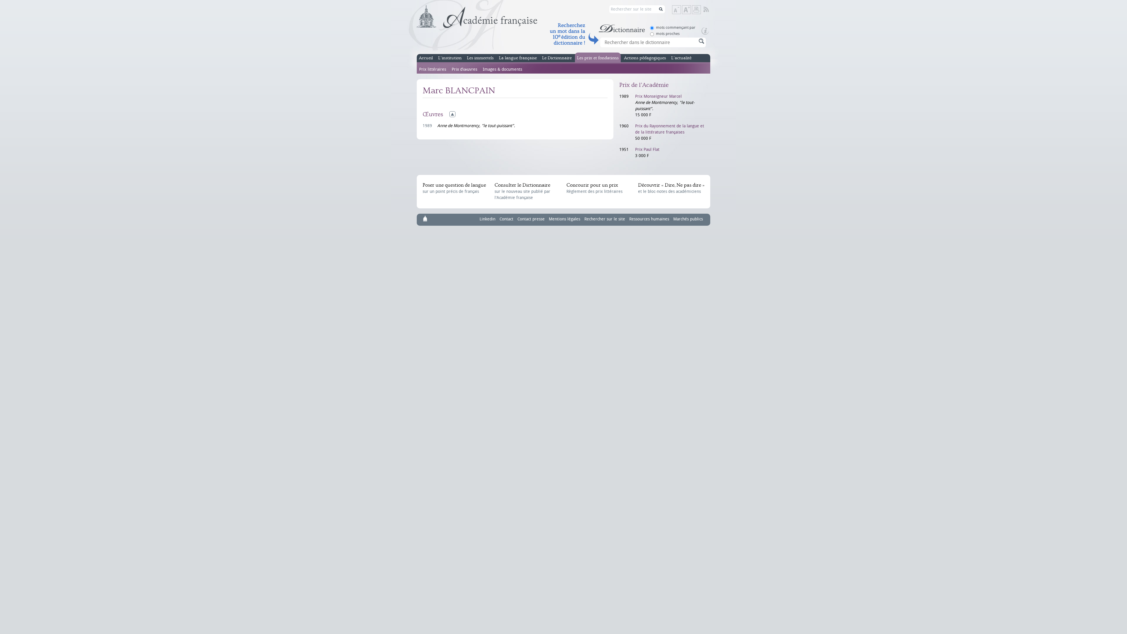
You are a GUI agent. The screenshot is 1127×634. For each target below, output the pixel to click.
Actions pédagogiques (645, 57)
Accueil (426, 57)
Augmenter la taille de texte (690, 10)
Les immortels (480, 57)
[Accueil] (477, 16)
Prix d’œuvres (464, 69)
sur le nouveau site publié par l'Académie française (522, 191)
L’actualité (681, 57)
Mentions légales (564, 219)
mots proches (668, 33)
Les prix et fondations (598, 57)
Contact (506, 219)
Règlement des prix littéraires (594, 188)
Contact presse (531, 219)
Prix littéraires (432, 69)
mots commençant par (675, 27)
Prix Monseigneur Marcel (658, 96)
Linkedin (487, 219)
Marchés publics (688, 219)
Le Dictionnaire (557, 57)
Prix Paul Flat (647, 149)
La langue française (518, 57)
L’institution (450, 57)
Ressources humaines (649, 219)
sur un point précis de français (454, 188)
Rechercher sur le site (604, 219)
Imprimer (696, 9)
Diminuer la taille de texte (680, 10)
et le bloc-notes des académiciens (671, 188)
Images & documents (502, 69)
